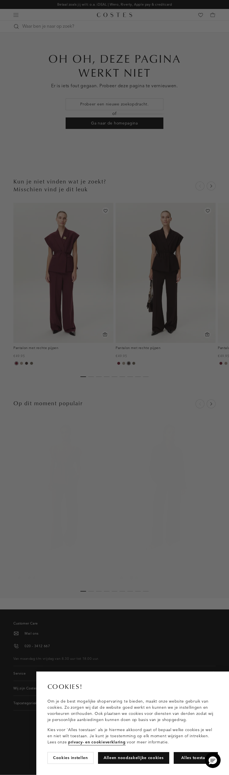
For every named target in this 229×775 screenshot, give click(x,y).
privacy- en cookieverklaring (97, 742)
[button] (213, 760)
